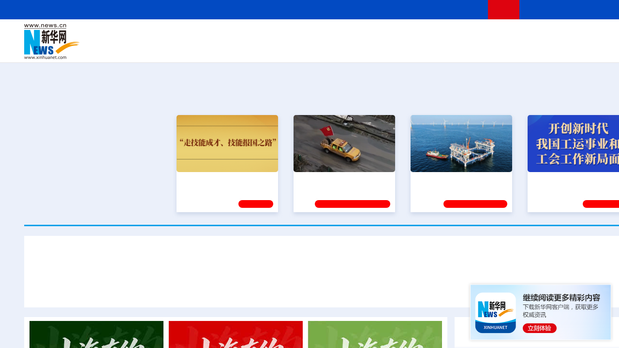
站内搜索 (586, 9)
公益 (519, 48)
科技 (404, 35)
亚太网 (568, 48)
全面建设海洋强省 (442, 180)
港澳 (294, 35)
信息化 (241, 48)
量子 (436, 35)
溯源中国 (370, 48)
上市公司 (593, 48)
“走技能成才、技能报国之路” (224, 180)
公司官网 (98, 41)
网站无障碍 (462, 9)
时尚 (488, 48)
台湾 (311, 35)
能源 (424, 48)
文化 (469, 35)
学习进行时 (170, 35)
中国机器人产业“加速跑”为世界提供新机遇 (406, 288)
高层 (196, 35)
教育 (387, 35)
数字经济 (266, 48)
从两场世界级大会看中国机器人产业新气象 (333, 260)
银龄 (348, 48)
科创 (420, 35)
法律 (600, 35)
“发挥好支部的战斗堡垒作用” (341, 180)
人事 (229, 35)
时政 (213, 35)
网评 (278, 35)
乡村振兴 (325, 48)
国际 (245, 35)
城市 (393, 48)
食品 (192, 48)
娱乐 (472, 48)
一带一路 (541, 48)
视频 (551, 35)
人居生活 (215, 48)
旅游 (409, 48)
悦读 (503, 48)
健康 (502, 35)
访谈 (535, 35)
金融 (161, 48)
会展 (440, 48)
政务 (583, 35)
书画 (485, 35)
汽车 (177, 48)
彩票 (456, 48)
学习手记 (255, 204)
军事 (518, 35)
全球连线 (364, 35)
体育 (452, 35)
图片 (567, 35)
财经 (261, 35)
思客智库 (334, 35)
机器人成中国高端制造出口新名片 (268, 288)
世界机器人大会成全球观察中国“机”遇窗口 (130, 288)
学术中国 (296, 48)
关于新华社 (245, 9)
